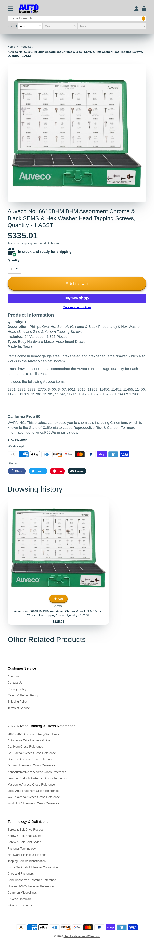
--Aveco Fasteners (20, 905)
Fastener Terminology (22, 848)
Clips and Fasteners (21, 873)
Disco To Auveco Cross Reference (30, 759)
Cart (144, 8)
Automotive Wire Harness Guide (29, 740)
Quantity (13, 260)
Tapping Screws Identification (27, 861)
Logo (29, 8)
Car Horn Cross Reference (25, 746)
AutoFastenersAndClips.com (82, 936)
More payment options (77, 307)
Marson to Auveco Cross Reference (31, 784)
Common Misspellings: (23, 892)
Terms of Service (19, 708)
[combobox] (77, 18)
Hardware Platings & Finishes (27, 854)
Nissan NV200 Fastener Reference (31, 886)
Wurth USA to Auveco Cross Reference (33, 803)
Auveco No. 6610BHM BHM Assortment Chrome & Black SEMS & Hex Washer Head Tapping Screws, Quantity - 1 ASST (58, 561)
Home (11, 46)
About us (13, 676)
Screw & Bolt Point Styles (24, 842)
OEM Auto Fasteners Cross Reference (33, 790)
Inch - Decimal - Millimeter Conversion (33, 867)
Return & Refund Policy (23, 695)
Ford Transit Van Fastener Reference (32, 880)
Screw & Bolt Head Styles (25, 835)
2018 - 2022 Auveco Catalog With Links (33, 734)
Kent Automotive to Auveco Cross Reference (37, 772)
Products (25, 46)
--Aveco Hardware (20, 899)
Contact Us (15, 682)
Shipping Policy (18, 701)
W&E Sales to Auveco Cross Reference (34, 797)
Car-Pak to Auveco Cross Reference (32, 753)
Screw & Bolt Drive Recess (26, 829)
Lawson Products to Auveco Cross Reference (38, 778)
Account (136, 8)
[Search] (144, 18)
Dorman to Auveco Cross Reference (31, 765)
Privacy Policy (17, 689)
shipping (26, 243)
